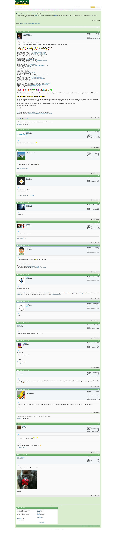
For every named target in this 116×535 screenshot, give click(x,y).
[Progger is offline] (21, 307)
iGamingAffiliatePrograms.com (39, 113)
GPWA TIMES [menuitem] (67, 9)
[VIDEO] (39, 514)
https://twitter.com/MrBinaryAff (34, 266)
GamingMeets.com (48, 113)
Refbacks (19, 520)
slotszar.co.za (30, 66)
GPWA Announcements (32, 13)
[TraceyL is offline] (19, 427)
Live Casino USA (21, 293)
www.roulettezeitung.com (39, 53)
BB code (39, 510)
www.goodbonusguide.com (37, 77)
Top (97, 526)
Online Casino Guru (21, 238)
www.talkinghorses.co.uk (35, 85)
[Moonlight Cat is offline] (21, 207)
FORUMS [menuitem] (35, 9)
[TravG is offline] (21, 280)
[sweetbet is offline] (21, 226)
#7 (98, 245)
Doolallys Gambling (21, 361)
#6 (98, 221)
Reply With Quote (96, 117)
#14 (98, 423)
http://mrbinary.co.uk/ (28, 263)
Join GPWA (28, 6)
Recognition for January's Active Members (30, 23)
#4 (98, 175)
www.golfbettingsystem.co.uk (42, 84)
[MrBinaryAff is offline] (21, 251)
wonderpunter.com (35, 61)
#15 (98, 454)
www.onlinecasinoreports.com (39, 54)
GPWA (18, 112)
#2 (98, 129)
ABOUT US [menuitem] (76, 9)
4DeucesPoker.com (55, 294)
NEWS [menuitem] (72, 9)
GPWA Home (91, 526)
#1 (98, 31)
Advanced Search (98, 7)
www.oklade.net (32, 64)
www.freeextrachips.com (35, 80)
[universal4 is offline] (21, 395)
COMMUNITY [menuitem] (43, 9)
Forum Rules (41, 522)
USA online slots (47, 293)
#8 (98, 274)
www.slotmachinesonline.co (38, 78)
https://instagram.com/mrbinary (39, 267)
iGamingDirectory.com (30, 113)
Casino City (32, 112)
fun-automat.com (32, 69)
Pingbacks (19, 518)
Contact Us (83, 526)
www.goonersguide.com (36, 55)
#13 (98, 389)
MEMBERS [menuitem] (63, 9)
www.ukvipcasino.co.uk (38, 57)
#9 (98, 301)
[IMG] (38, 513)
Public (23, 13)
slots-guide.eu (33, 86)
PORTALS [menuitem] (58, 9)
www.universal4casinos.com (38, 52)
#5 (98, 202)
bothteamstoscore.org (42, 60)
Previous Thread (55, 505)
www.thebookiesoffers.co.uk (40, 65)
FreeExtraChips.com (21, 195)
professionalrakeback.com (42, 74)
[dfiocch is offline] (21, 181)
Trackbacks (39, 517)
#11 (98, 340)
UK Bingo (19, 363)
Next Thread (61, 505)
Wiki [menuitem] (39, 9)
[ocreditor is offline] (21, 134)
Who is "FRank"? (31, 195)
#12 (98, 370)
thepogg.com (48, 83)
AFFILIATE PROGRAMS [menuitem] (51, 9)
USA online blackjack (69, 293)
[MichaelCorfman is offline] (19, 36)
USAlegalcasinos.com (84, 293)
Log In (22, 6)
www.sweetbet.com (31, 59)
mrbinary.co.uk (31, 72)
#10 (98, 322)
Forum (19, 13)
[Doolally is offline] (19, 345)
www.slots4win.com (34, 76)
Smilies (38, 511)
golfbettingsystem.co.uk (22, 168)
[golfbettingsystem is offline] (21, 156)
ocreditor (19, 124)
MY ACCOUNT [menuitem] (30, 9)
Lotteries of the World (22, 447)
